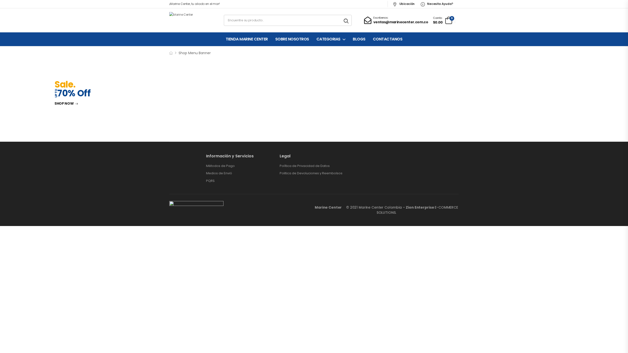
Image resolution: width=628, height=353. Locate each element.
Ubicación (407, 4)
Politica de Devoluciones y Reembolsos (311, 173)
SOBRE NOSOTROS (292, 39)
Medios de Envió (219, 173)
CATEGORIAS (328, 39)
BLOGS (359, 39)
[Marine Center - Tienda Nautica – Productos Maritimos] (188, 20)
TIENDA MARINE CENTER (247, 39)
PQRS (210, 181)
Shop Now (64, 103)
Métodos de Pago (220, 166)
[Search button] (346, 20)
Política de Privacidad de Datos (305, 166)
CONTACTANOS (388, 39)
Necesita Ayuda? (440, 4)
